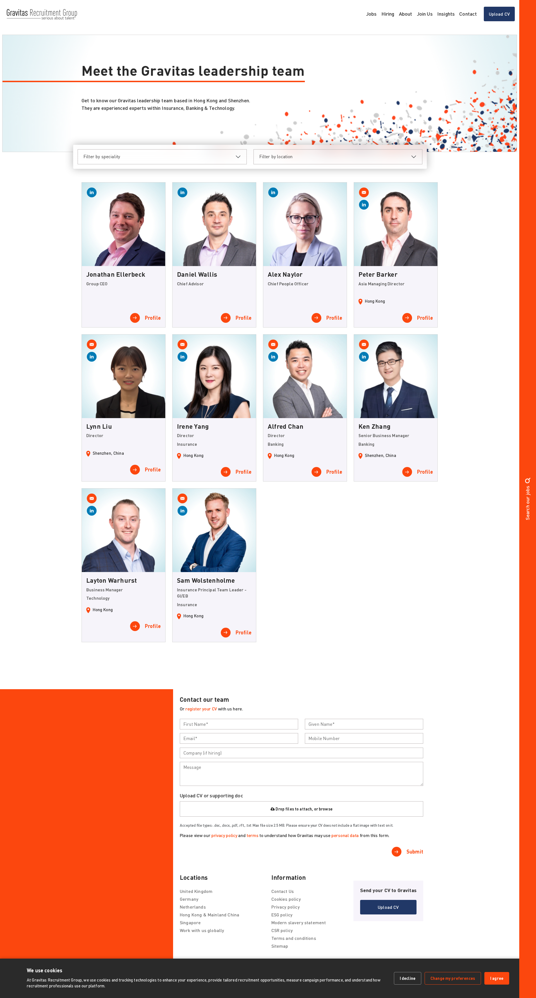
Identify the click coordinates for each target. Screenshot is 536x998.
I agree (496, 978)
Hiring (387, 14)
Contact (468, 14)
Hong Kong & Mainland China (209, 914)
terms (252, 835)
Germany (189, 899)
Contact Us (282, 891)
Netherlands (193, 906)
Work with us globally (202, 930)
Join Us (425, 14)
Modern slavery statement (298, 922)
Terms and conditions (293, 938)
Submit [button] (414, 851)
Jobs (371, 14)
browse (325, 809)
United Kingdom (196, 891)
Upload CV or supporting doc (211, 795)
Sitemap (279, 946)
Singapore (190, 922)
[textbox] (239, 724)
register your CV (201, 708)
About (405, 14)
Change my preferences (452, 978)
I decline (407, 978)
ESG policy (282, 914)
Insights (446, 14)
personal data (345, 835)
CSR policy (282, 930)
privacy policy (224, 835)
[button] (388, 907)
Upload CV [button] (499, 13)
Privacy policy (285, 906)
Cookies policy (286, 899)
